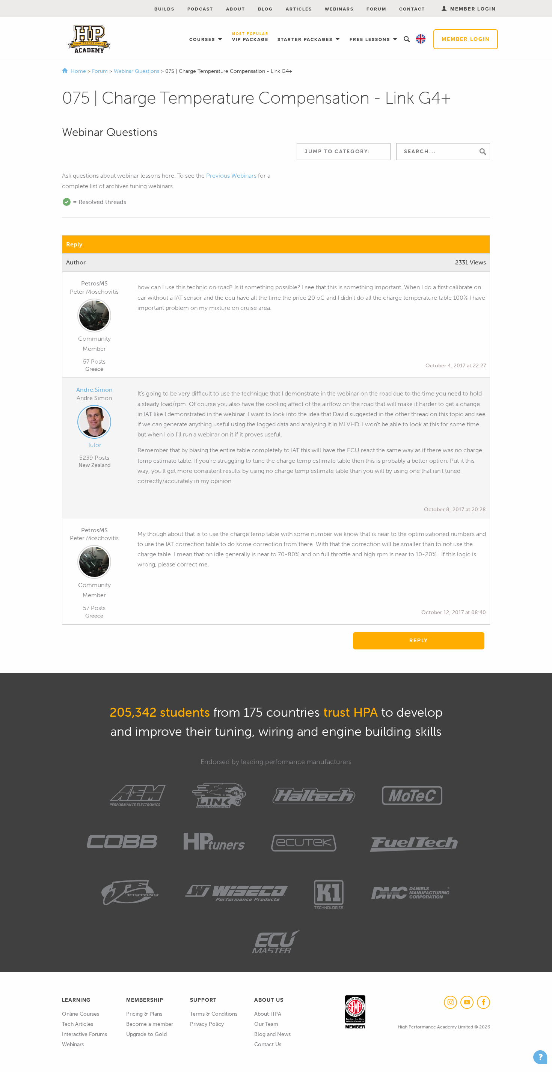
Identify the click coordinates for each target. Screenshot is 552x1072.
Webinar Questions (137, 71)
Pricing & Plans (144, 1014)
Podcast (200, 9)
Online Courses (80, 1014)
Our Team (266, 1024)
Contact (412, 9)
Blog (265, 9)
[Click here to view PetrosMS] (94, 317)
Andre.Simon (94, 389)
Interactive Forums (84, 1034)
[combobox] (344, 151)
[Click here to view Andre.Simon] (94, 423)
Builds (164, 9)
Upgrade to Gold (146, 1034)
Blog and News (272, 1034)
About (235, 9)
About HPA (267, 1014)
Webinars (339, 9)
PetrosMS (94, 283)
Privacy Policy (207, 1024)
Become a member (149, 1024)
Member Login (466, 39)
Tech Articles (77, 1024)
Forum (376, 9)
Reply (74, 244)
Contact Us (267, 1044)
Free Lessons (371, 39)
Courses (203, 39)
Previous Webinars (231, 175)
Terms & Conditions (213, 1014)
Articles (299, 9)
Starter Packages (306, 39)
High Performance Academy (89, 39)
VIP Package (250, 37)
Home (78, 71)
